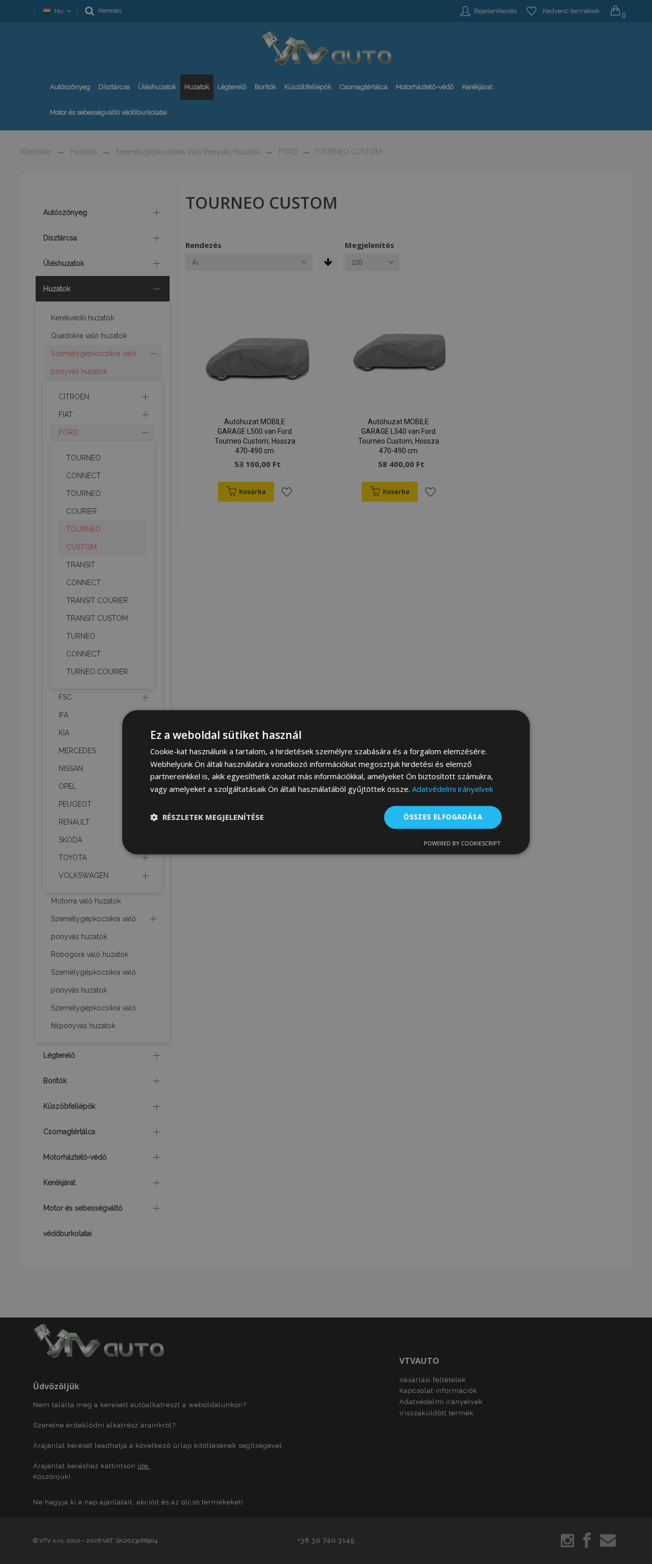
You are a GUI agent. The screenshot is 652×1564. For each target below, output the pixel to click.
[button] (207, 817)
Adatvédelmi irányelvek (452, 789)
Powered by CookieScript (462, 843)
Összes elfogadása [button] (442, 816)
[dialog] (326, 782)
